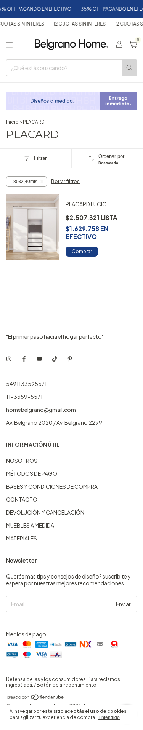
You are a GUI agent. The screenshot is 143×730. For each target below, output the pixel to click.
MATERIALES (21, 538)
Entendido (109, 717)
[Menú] (9, 44)
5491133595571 (26, 383)
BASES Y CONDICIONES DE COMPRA (52, 486)
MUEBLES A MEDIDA (30, 525)
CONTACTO (21, 499)
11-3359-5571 (24, 396)
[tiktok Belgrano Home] (54, 358)
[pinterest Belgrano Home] (69, 358)
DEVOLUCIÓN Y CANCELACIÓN (45, 512)
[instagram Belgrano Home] (8, 358)
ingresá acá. (19, 685)
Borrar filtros (65, 181)
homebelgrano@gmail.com (41, 409)
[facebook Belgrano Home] (24, 358)
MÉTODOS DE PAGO (31, 473)
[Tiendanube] (35, 698)
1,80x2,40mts (23, 181)
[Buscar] (129, 67)
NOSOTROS (21, 460)
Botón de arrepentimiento (66, 685)
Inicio (12, 122)
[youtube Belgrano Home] (39, 358)
